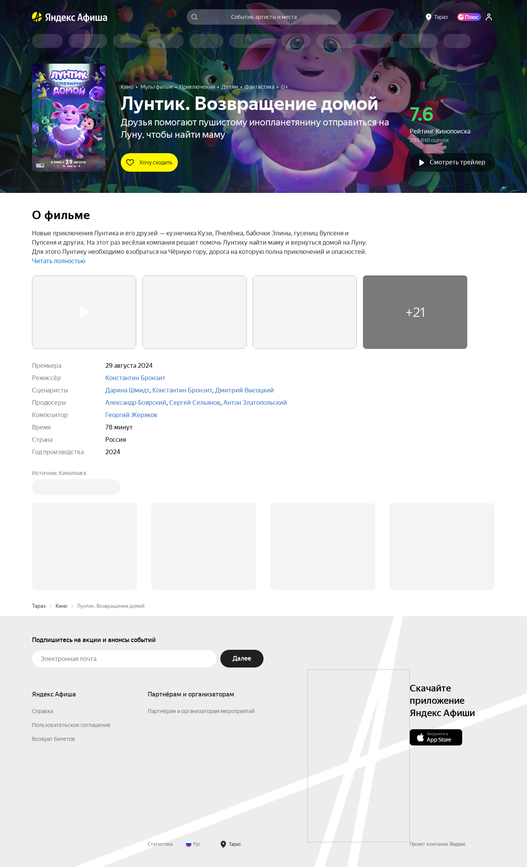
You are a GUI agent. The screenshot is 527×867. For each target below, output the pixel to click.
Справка (42, 594)
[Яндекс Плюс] (469, 17)
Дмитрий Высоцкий (244, 390)
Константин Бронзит (135, 378)
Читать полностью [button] (58, 261)
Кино (61, 489)
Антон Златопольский (255, 402)
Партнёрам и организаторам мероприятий (201, 594)
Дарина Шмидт (127, 390)
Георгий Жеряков (131, 415)
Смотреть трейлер (457, 162)
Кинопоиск (72, 473)
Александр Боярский (135, 402)
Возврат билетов (53, 622)
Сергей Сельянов (194, 402)
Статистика (160, 727)
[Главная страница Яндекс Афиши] (37, 17)
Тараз (39, 489)
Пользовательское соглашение (71, 608)
